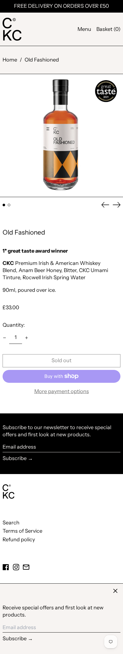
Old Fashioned (42, 60)
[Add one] (26, 337)
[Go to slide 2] (9, 205)
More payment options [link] (61, 391)
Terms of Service (22, 531)
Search (11, 523)
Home (10, 60)
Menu (84, 29)
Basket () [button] (108, 29)
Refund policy (19, 539)
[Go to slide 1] (4, 205)
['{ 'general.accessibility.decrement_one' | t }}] (4, 337)
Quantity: (14, 325)
